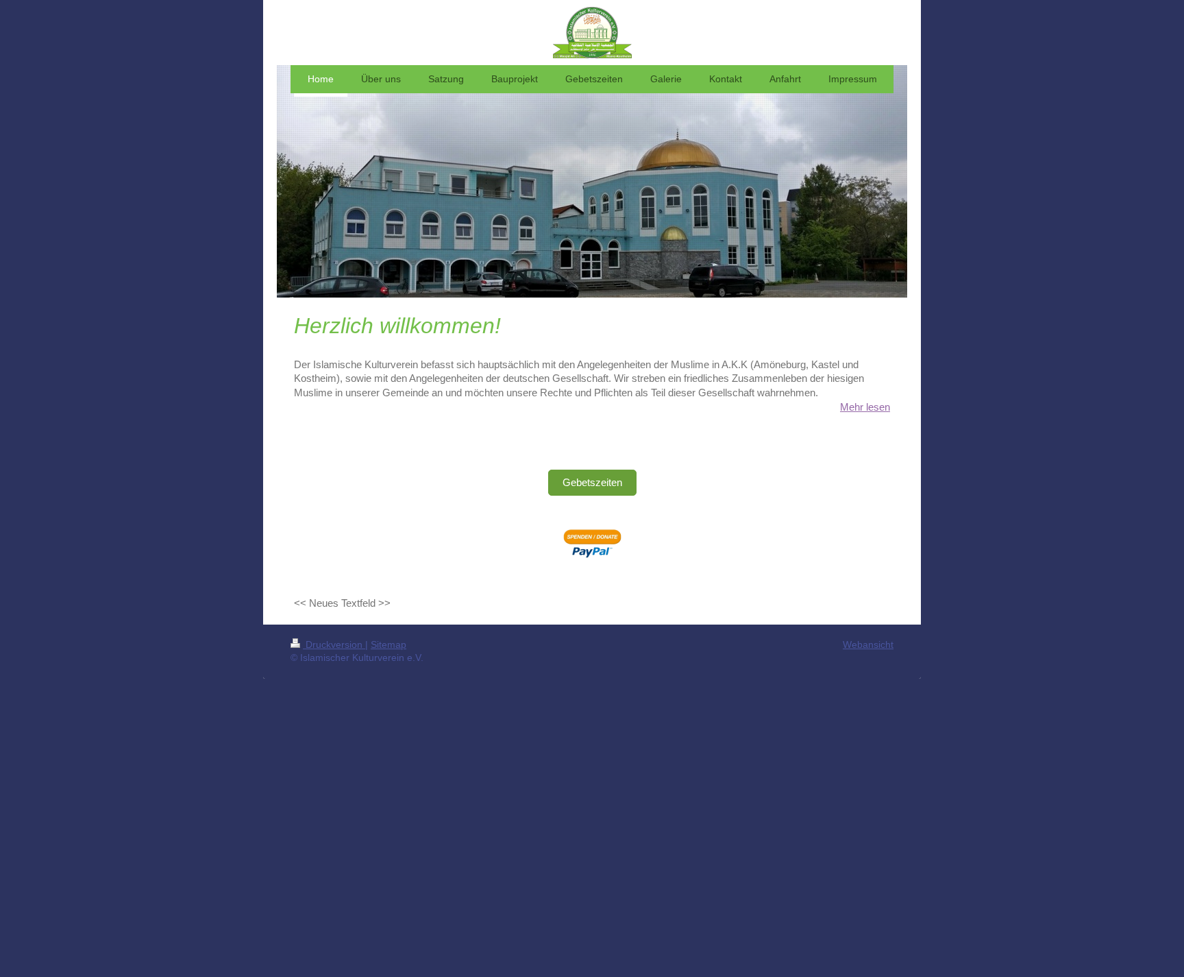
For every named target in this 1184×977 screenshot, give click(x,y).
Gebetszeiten (592, 482)
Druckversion (334, 644)
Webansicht (868, 644)
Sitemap (388, 644)
